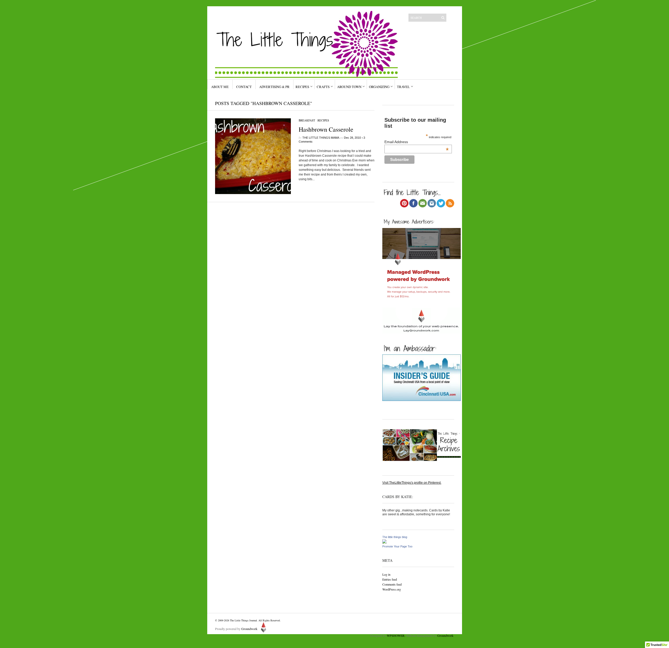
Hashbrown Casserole (326, 129)
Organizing (379, 86)
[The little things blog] (384, 542)
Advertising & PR (274, 86)
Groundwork (249, 629)
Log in (386, 574)
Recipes (302, 86)
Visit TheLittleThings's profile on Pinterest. (411, 482)
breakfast (307, 120)
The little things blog (394, 537)
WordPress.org (391, 589)
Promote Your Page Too (397, 546)
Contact (244, 86)
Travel (403, 86)
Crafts (323, 86)
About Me (220, 86)
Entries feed (389, 579)
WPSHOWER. (396, 635)
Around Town (349, 86)
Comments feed (392, 584)
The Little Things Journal (243, 620)
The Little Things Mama (320, 137)
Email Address (416, 142)
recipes (323, 120)
